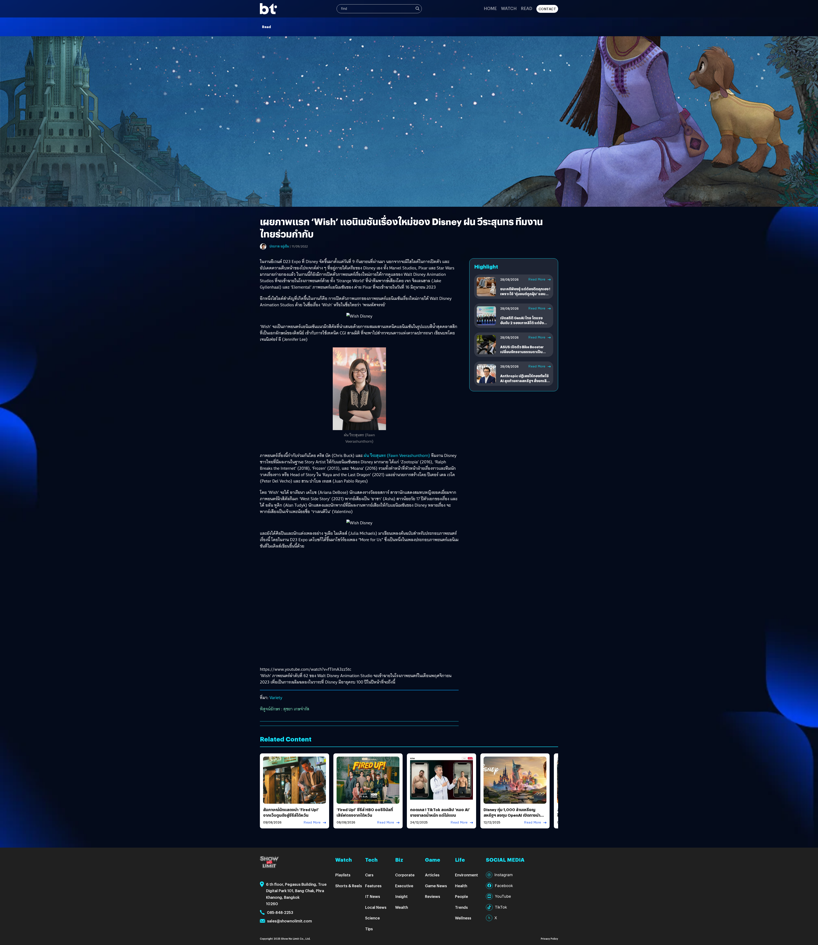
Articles (432, 874)
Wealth (401, 907)
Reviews (432, 896)
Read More (537, 279)
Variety (275, 697)
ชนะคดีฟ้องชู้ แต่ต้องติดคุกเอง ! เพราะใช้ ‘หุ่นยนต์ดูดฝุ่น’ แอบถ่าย (525, 293)
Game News (436, 885)
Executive (404, 885)
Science (372, 917)
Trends (461, 907)
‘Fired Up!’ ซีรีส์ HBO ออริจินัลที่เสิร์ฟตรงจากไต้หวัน (365, 812)
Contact (547, 8)
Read (526, 8)
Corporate (405, 874)
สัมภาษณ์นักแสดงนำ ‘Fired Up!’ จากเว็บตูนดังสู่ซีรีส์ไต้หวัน (291, 812)
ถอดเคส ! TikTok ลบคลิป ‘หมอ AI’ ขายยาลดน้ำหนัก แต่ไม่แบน (440, 812)
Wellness (463, 917)
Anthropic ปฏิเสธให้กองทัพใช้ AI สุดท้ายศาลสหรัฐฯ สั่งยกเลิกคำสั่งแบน (524, 380)
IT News (372, 896)
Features (373, 885)
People (461, 896)
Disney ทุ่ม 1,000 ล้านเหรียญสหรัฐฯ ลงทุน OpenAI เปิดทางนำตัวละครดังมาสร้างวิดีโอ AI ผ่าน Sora (515, 815)
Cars (369, 874)
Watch (509, 8)
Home (490, 8)
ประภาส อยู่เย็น (279, 246)
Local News (375, 907)
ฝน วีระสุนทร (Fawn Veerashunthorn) (397, 455)
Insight (401, 896)
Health (461, 885)
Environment (466, 874)
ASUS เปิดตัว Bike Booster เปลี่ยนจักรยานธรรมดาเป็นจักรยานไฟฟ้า (522, 351)
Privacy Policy (549, 938)
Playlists (342, 874)
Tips (369, 928)
